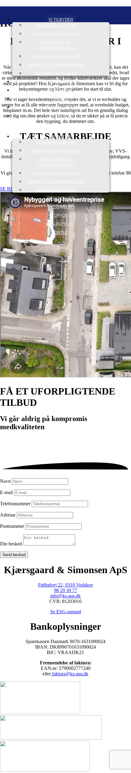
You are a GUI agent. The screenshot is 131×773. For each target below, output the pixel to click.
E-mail (6, 492)
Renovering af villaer (56, 34)
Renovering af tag (56, 25)
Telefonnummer (15, 503)
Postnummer (12, 526)
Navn (5, 481)
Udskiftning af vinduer (56, 56)
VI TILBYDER (60, 19)
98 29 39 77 (65, 590)
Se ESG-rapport (65, 611)
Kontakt (60, 115)
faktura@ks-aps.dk (69, 673)
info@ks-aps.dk (65, 595)
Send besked (14, 554)
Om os (61, 98)
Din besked (11, 543)
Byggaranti (61, 90)
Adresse (8, 514)
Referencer (60, 81)
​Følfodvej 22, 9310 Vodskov (65, 584)
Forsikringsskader (56, 73)
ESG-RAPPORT (60, 107)
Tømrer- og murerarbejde (56, 65)
